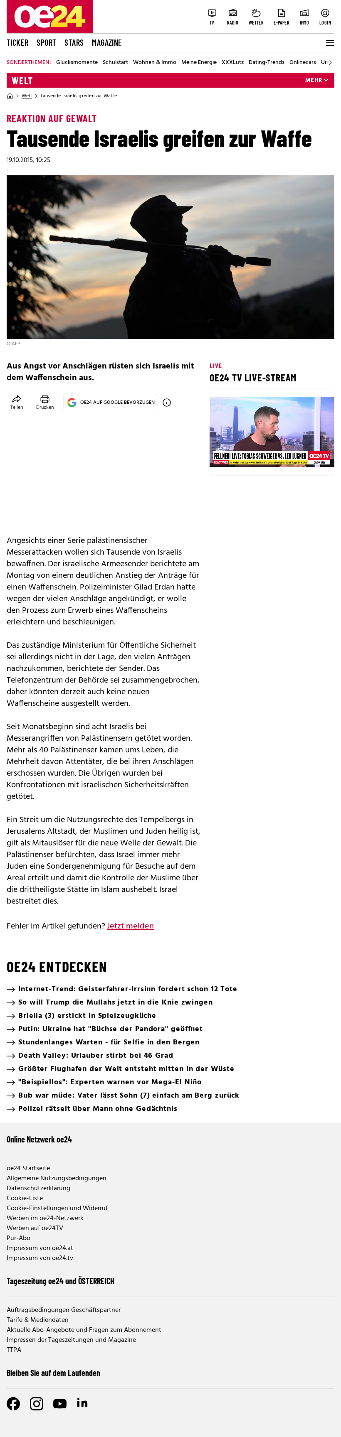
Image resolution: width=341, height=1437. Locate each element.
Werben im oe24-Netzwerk (45, 1218)
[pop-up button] (307, 453)
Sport (46, 42)
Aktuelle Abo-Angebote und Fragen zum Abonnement (84, 1330)
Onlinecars (302, 62)
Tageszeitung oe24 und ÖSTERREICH (60, 1281)
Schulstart (115, 62)
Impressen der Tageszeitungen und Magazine (71, 1340)
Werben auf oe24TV (35, 1228)
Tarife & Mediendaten (38, 1320)
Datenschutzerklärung (38, 1188)
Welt (22, 80)
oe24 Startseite (28, 1168)
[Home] (10, 96)
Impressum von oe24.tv (40, 1258)
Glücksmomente (77, 62)
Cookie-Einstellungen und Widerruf (57, 1208)
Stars (74, 42)
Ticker (17, 42)
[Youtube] (60, 1403)
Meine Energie (199, 62)
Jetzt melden (130, 926)
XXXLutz (233, 62)
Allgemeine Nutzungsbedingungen (56, 1178)
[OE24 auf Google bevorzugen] (167, 403)
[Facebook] (13, 1403)
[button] (223, 453)
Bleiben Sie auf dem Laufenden (53, 1373)
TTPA (14, 1350)
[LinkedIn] (83, 1403)
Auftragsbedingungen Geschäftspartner (64, 1310)
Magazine (107, 42)
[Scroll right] (330, 63)
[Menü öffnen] (329, 43)
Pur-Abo (18, 1238)
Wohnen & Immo (154, 62)
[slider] (250, 453)
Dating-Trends (266, 62)
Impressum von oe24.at (40, 1248)
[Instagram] (36, 1403)
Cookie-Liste (25, 1198)
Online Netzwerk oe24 (39, 1139)
